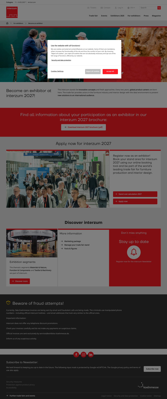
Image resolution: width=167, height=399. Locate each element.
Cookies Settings (57, 71)
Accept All (110, 71)
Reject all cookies (92, 71)
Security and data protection (61, 60)
